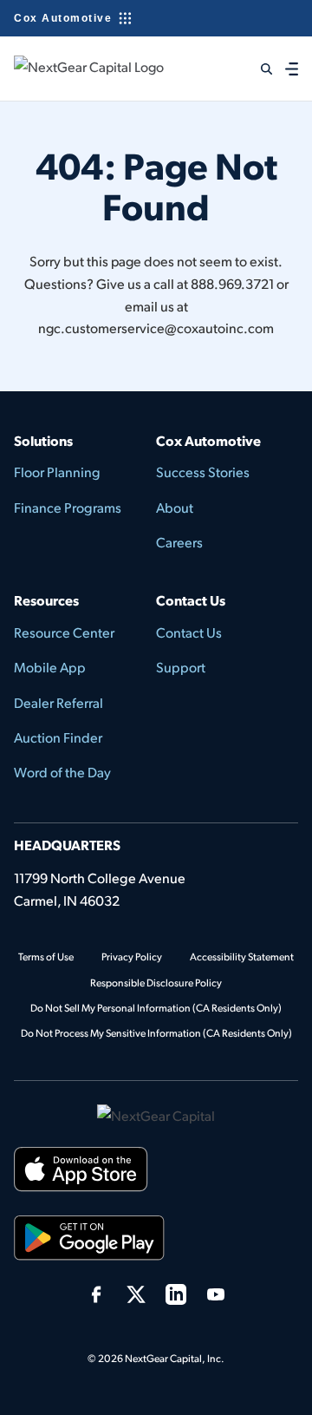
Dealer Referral (58, 702)
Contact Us (189, 632)
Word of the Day (62, 772)
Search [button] (254, 68)
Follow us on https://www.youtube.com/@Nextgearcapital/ (215, 1294)
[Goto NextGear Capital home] (156, 1113)
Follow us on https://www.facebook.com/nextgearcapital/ (96, 1294)
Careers (179, 542)
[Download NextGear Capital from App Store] (81, 1172)
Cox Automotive (63, 18)
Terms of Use (46, 956)
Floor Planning (57, 471)
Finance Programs (67, 507)
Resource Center (64, 632)
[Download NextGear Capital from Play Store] (89, 1241)
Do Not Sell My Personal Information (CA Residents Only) (156, 1007)
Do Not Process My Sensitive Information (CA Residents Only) (156, 1032)
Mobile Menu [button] (294, 68)
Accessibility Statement (242, 956)
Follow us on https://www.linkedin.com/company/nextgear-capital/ (176, 1294)
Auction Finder (58, 737)
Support (180, 667)
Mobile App (50, 667)
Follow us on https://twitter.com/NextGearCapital (136, 1294)
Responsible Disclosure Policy (156, 982)
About (174, 507)
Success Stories (203, 471)
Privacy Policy (131, 956)
